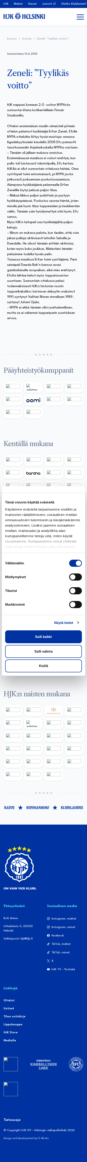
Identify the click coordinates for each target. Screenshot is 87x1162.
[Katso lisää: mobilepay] (13, 460)
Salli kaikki (43, 637)
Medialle (10, 1040)
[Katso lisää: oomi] (33, 400)
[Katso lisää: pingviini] (53, 460)
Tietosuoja (12, 1120)
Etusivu (12, 38)
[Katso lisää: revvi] (13, 387)
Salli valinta (43, 651)
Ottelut (9, 1000)
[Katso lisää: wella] (53, 736)
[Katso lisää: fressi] (33, 736)
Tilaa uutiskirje (14, 1016)
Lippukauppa (13, 1024)
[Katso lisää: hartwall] (53, 387)
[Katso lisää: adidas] (33, 387)
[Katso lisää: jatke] (13, 749)
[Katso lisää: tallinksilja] (74, 400)
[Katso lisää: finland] (33, 749)
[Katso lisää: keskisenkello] (53, 710)
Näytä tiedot (63, 623)
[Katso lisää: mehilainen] (33, 413)
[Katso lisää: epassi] (74, 736)
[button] (80, 17)
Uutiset (27, 38)
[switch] (75, 577)
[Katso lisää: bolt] (53, 400)
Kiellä (43, 666)
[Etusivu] (24, 16)
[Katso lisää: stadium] (13, 413)
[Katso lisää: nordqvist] (13, 473)
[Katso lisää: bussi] (74, 762)
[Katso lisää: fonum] (74, 723)
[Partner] (11, 1064)
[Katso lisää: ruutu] (13, 400)
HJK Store (11, 1032)
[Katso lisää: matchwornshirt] (13, 775)
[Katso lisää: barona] (33, 473)
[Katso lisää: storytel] (74, 473)
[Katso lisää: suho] (33, 775)
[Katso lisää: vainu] (53, 723)
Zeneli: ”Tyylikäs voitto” (53, 38)
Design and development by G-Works (26, 1138)
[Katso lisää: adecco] (53, 473)
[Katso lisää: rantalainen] (33, 710)
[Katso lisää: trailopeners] (74, 460)
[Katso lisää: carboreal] (33, 460)
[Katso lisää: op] (74, 387)
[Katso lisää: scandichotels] (53, 775)
